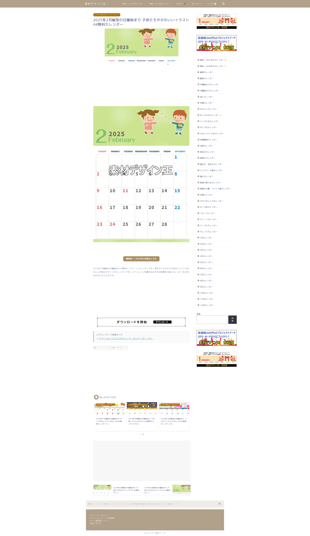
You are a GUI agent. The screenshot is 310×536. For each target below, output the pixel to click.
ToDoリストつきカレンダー (212, 133)
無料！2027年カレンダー (133, 4)
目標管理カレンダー (208, 139)
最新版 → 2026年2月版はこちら (141, 258)
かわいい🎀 (181, 4)
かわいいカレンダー (208, 109)
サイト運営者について (99, 521)
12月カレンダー (207, 305)
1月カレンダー (206, 237)
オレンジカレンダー (208, 231)
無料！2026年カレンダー (160, 4)
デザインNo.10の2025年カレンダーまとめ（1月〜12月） (126, 338)
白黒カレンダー (207, 195)
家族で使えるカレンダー (210, 182)
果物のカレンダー (208, 158)
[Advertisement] (81, 86)
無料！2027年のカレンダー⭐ (213, 60)
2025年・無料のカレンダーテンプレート (106, 15)
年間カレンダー (207, 103)
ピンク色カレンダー (208, 207)
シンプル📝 (212, 4)
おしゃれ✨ (196, 4)
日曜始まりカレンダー (209, 84)
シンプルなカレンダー (209, 121)
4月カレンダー (206, 256)
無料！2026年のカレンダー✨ (213, 66)
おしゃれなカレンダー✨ (211, 115)
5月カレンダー (206, 262)
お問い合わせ (95, 523)
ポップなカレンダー (208, 127)
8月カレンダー (206, 280)
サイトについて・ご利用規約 (102, 518)
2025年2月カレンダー (120, 347)
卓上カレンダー (207, 97)
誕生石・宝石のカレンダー (211, 164)
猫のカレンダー (207, 176)
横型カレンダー (207, 72)
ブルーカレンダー (208, 213)
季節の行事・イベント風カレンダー (215, 188)
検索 (199, 314)
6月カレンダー (206, 268)
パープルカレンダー (208, 225)
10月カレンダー (207, 293)
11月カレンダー (207, 299)
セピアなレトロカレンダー (211, 201)
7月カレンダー (206, 274)
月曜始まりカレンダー (209, 90)
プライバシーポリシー (99, 515)
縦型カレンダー (207, 78)
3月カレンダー (206, 250)
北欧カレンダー (207, 146)
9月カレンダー (206, 287)
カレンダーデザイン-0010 (103, 347)
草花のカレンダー (208, 152)
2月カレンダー (206, 244)
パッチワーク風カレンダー (211, 170)
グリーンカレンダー (208, 219)
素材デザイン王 (95, 3)
